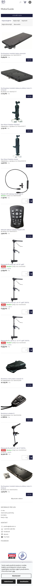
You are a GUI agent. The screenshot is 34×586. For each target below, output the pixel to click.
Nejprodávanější (7, 24)
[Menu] (30, 2)
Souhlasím (24, 582)
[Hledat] (20, 2)
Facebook (7, 531)
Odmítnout (8, 582)
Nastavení (16, 576)
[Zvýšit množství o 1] (28, 200)
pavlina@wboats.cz (10, 526)
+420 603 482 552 (9, 529)
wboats (6, 534)
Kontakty (4, 515)
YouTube (6, 537)
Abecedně (17, 24)
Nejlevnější (16, 21)
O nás (3, 510)
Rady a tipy (4, 517)
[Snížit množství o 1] (28, 202)
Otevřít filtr (17, 15)
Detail (29, 60)
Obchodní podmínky (7, 513)
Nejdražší (24, 21)
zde (13, 571)
